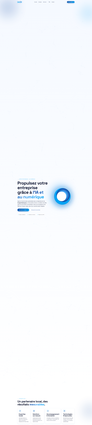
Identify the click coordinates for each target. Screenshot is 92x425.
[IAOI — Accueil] (19, 2)
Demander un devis (22, 209)
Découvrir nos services (35, 209)
